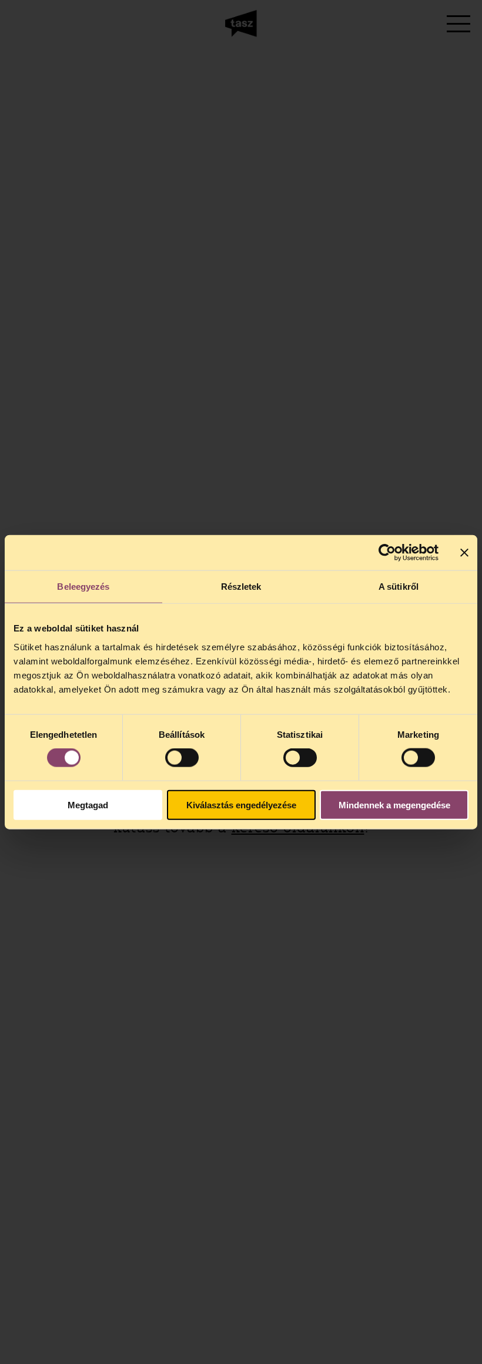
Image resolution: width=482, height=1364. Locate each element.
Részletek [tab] (241, 587)
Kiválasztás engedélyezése (241, 804)
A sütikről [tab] (399, 587)
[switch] (182, 757)
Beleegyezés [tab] (83, 587)
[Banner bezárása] (464, 553)
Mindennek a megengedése (394, 804)
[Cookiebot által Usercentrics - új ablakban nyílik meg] (387, 553)
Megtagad (88, 804)
